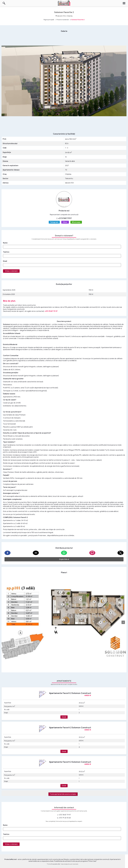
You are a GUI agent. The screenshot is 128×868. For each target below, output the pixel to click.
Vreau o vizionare (11, 271)
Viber (65, 222)
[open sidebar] (124, 3)
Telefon (6, 252)
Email (5, 261)
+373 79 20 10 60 (64, 818)
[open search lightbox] (4, 3)
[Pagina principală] (64, 5)
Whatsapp (76, 222)
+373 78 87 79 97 (51, 311)
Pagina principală (49, 20)
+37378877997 (65, 218)
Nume (5, 243)
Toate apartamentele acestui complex (63, 794)
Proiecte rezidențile (63, 20)
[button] (7, 553)
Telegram (54, 222)
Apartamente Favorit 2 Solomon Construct (70, 693)
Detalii (64, 717)
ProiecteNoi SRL (55, 864)
